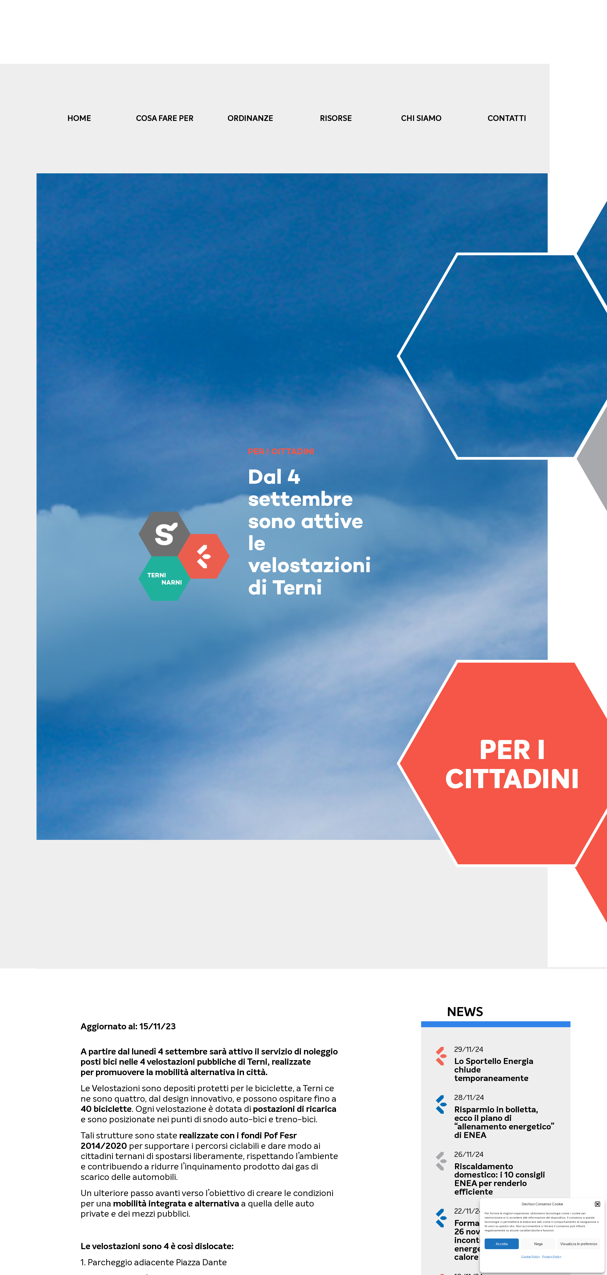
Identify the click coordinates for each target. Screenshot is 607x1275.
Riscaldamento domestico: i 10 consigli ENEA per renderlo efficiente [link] (499, 1179)
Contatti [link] (507, 118)
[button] (597, 1204)
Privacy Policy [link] (551, 1256)
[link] (184, 556)
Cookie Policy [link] (530, 1256)
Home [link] (79, 118)
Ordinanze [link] (250, 118)
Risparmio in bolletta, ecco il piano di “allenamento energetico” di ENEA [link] (504, 1122)
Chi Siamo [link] (421, 118)
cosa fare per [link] (164, 118)
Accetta (502, 1244)
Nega (538, 1244)
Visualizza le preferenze (578, 1244)
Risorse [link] (336, 118)
